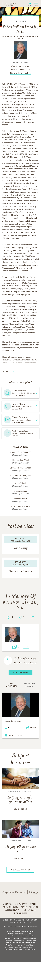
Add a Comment (15, 735)
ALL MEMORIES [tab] (12, 684)
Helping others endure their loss (20, 846)
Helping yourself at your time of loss (20, 797)
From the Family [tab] (29, 684)
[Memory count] (9, 617)
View (26, 646)
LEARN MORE (20, 809)
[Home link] (9, 4)
